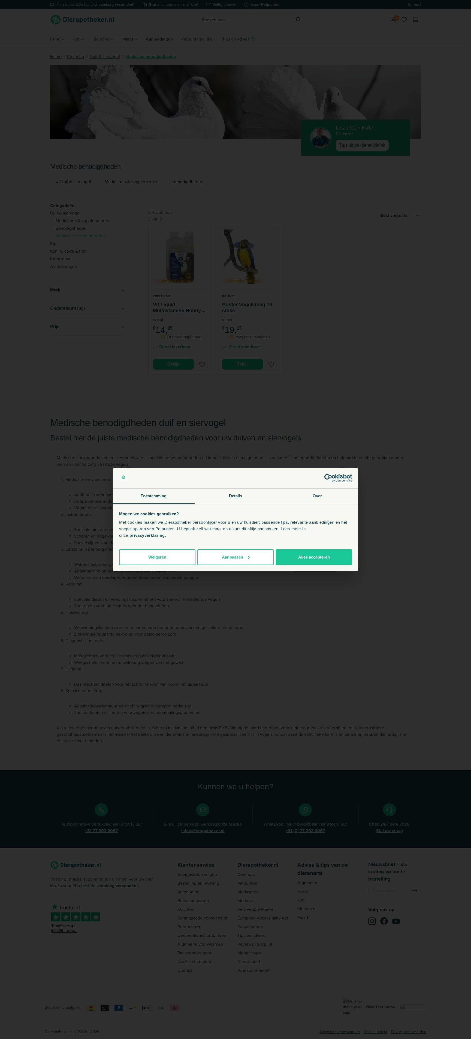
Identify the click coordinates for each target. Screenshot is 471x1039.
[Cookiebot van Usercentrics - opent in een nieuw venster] (328, 478)
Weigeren (157, 557)
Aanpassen (232, 557)
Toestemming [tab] (154, 496)
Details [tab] (235, 496)
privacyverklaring (147, 535)
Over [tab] (317, 496)
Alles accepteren (314, 557)
